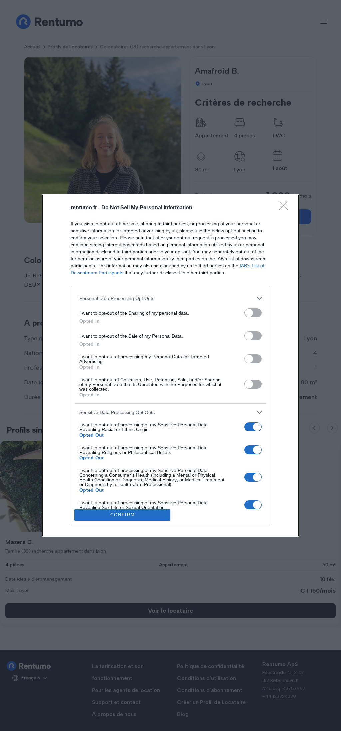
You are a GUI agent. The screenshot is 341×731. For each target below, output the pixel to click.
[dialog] (170, 365)
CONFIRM (122, 514)
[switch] (253, 312)
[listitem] (170, 298)
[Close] (285, 208)
